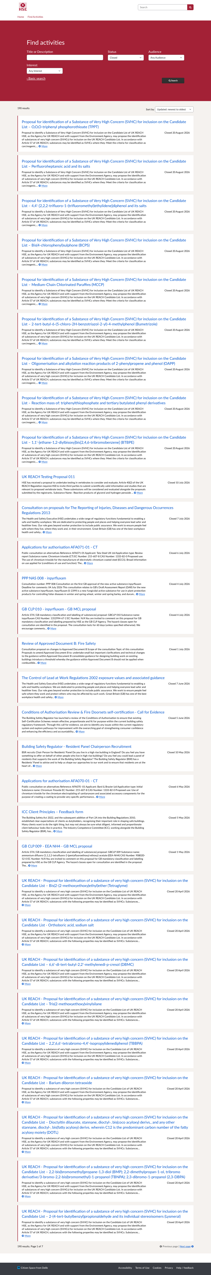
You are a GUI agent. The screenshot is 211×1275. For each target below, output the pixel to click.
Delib (45, 1267)
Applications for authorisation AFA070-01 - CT (60, 780)
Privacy (169, 1267)
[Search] (190, 7)
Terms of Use (142, 1267)
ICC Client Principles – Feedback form (52, 811)
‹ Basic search (36, 78)
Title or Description (40, 51)
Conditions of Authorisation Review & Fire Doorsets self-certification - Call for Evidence (93, 712)
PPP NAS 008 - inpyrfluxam (44, 578)
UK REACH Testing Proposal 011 (48, 476)
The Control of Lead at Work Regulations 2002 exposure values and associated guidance (93, 677)
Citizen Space (28, 1267)
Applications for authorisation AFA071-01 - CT (60, 547)
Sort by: (150, 109)
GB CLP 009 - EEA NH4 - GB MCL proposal (57, 846)
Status (112, 51)
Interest (32, 65)
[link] (169, 1246)
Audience (154, 51)
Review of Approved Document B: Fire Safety (59, 643)
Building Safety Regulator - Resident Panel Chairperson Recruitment (76, 746)
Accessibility (125, 1267)
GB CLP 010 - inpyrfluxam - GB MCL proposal (59, 609)
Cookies (157, 1267)
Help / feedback (185, 1267)
